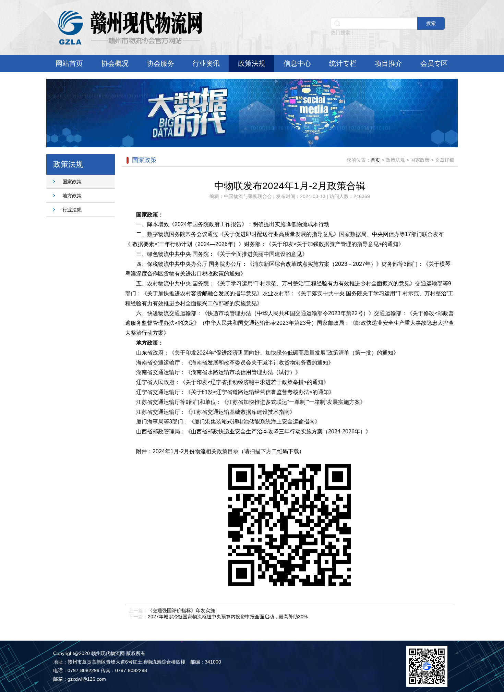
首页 (375, 160)
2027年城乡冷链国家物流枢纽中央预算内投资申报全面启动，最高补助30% (228, 616)
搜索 (431, 23)
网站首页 (69, 63)
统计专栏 (343, 63)
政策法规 (251, 63)
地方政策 (72, 195)
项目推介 (388, 63)
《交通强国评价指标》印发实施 (181, 610)
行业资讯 (206, 63)
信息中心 (297, 63)
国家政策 (72, 181)
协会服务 (160, 63)
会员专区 (434, 63)
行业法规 (72, 209)
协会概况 (115, 63)
